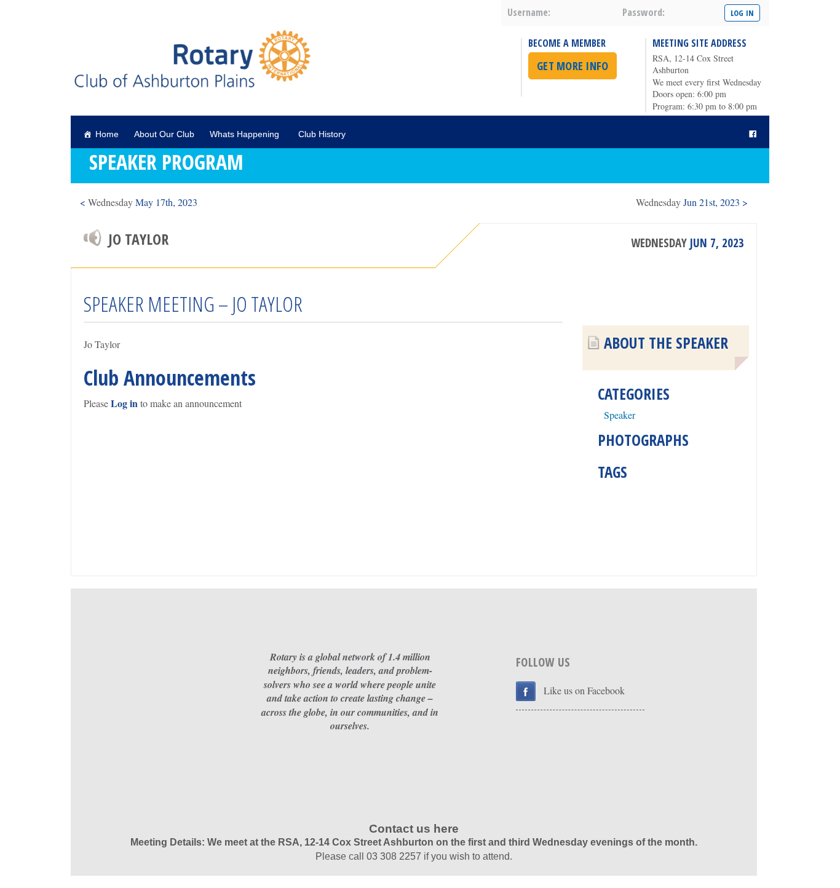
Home (107, 134)
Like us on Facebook (584, 690)
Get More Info (572, 65)
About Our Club (164, 134)
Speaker (619, 414)
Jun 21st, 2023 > (692, 202)
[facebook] (752, 134)
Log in (124, 403)
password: (643, 12)
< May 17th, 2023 (138, 202)
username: (528, 12)
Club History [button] (322, 134)
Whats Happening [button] (244, 134)
